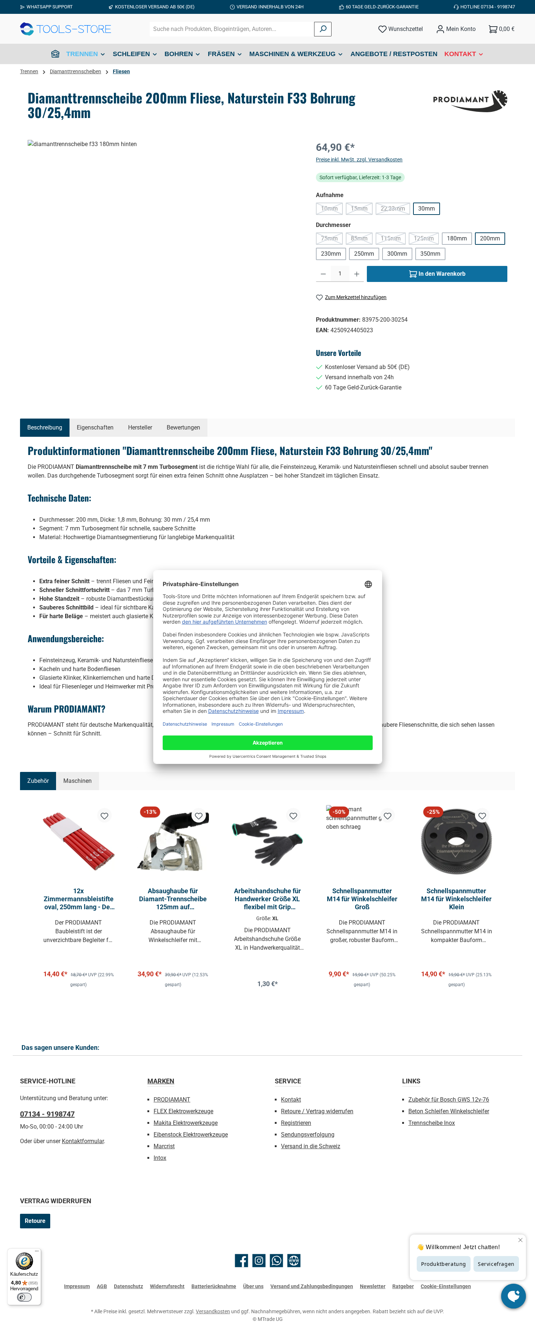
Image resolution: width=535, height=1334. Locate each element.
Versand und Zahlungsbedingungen (311, 1286)
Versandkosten (213, 1311)
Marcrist (164, 1146)
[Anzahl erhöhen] (356, 274)
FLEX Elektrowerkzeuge (183, 1111)
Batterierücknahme (213, 1286)
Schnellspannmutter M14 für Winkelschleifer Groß (362, 899)
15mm (362, 210)
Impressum (77, 1286)
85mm (362, 240)
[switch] (24, 1297)
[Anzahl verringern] (323, 274)
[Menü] (36, 1252)
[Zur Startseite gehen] (65, 29)
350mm (430, 253)
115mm (393, 240)
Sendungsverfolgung (307, 1134)
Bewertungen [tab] (183, 427)
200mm (490, 238)
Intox (160, 1157)
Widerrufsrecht (167, 1286)
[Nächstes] (501, 896)
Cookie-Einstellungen (446, 1286)
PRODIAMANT (172, 1099)
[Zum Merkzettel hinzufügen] (104, 815)
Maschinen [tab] (77, 780)
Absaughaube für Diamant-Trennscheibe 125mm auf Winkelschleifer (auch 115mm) (173, 899)
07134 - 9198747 (47, 1114)
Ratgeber (403, 1286)
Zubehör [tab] (38, 780)
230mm (331, 253)
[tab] (45, 428)
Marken (160, 1081)
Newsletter (372, 1286)
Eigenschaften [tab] (95, 427)
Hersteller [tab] (140, 427)
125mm (426, 240)
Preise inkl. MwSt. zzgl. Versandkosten (359, 159)
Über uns (253, 1286)
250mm (364, 253)
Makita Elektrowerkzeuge (186, 1122)
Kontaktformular (83, 1141)
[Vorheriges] (33, 896)
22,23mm (395, 210)
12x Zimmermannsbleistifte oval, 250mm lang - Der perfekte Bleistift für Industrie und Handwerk (78, 899)
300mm (397, 253)
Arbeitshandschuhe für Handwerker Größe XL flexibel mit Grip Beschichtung (267, 899)
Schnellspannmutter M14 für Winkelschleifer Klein (456, 899)
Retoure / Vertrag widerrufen (317, 1111)
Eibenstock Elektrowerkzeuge (191, 1134)
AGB (102, 1286)
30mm (426, 208)
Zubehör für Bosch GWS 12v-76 (448, 1099)
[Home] (55, 54)
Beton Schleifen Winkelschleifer (448, 1111)
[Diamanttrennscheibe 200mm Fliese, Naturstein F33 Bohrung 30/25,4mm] (164, 218)
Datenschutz (128, 1286)
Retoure (35, 1220)
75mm (332, 240)
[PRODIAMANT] (470, 101)
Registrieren (296, 1122)
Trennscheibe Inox (431, 1122)
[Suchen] (323, 29)
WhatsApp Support (50, 6)
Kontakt (291, 1099)
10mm (332, 210)
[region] (164, 218)
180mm (457, 238)
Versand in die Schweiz (310, 1146)
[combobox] (232, 29)
